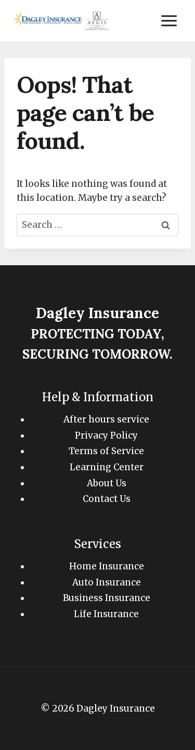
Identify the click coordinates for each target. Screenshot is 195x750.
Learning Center (107, 467)
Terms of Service (106, 451)
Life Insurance (106, 614)
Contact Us (107, 498)
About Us (106, 483)
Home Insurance (106, 566)
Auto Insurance (106, 582)
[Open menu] (169, 20)
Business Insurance (106, 598)
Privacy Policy (106, 435)
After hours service (106, 419)
